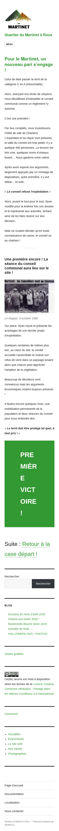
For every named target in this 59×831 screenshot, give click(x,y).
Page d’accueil (14, 785)
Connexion (11, 714)
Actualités (14, 734)
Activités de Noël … (20, 628)
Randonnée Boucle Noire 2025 (27, 624)
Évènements (16, 739)
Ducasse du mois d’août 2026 (26, 614)
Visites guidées (14, 654)
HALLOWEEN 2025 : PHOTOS (27, 633)
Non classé (15, 748)
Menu (9, 44)
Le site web (15, 743)
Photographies (17, 753)
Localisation (12, 802)
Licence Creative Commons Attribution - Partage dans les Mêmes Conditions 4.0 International (29, 689)
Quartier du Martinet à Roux (28, 34)
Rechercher (12, 576)
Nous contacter (14, 811)
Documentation (14, 794)
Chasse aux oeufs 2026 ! (23, 619)
